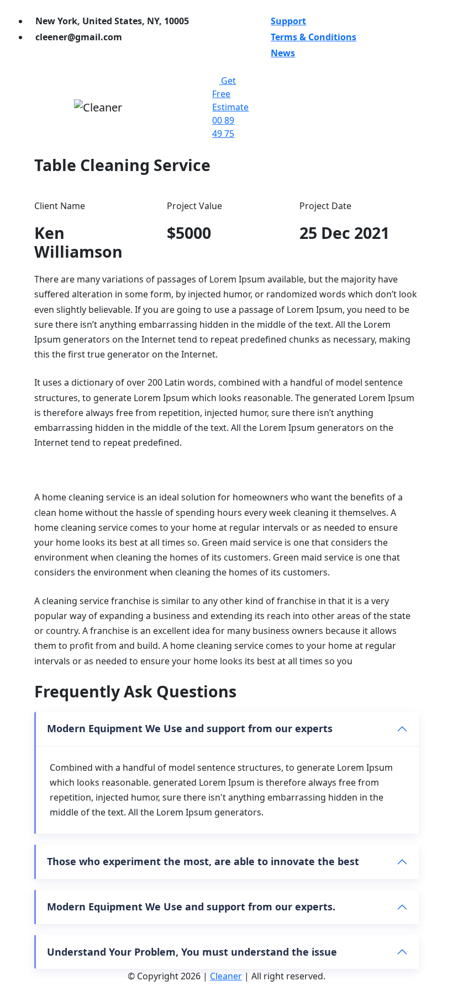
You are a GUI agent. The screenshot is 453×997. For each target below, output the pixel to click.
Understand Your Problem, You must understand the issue (192, 951)
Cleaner (226, 976)
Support (288, 21)
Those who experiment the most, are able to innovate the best (203, 861)
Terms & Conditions (313, 37)
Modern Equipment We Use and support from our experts (190, 728)
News (283, 53)
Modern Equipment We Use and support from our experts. (191, 906)
